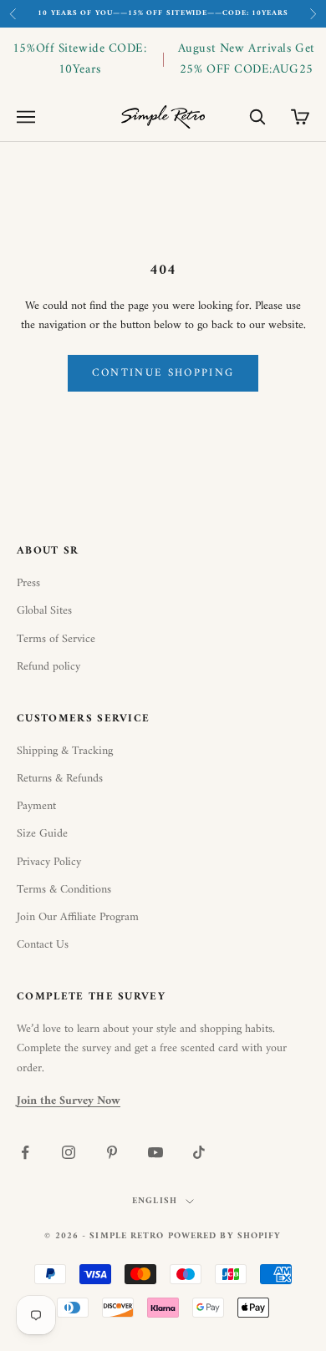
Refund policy (48, 666)
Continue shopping (163, 372)
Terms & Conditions (64, 889)
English (154, 1201)
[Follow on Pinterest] (112, 1152)
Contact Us (43, 944)
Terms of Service (56, 639)
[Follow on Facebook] (25, 1152)
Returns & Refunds (60, 778)
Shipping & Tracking (65, 751)
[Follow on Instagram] (68, 1152)
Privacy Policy (49, 862)
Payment (36, 806)
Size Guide (42, 833)
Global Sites (44, 610)
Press (28, 583)
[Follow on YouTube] (155, 1152)
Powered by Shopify (225, 1236)
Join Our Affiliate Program (78, 917)
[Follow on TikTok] (199, 1152)
